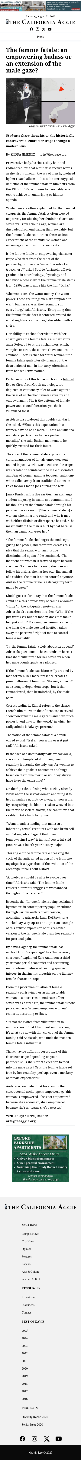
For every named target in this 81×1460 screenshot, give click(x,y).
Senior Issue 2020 (32, 1424)
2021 (25, 1361)
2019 (25, 1376)
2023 (25, 1346)
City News (28, 1241)
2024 (25, 1338)
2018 (25, 1383)
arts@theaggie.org (53, 154)
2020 (25, 1368)
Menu (40, 37)
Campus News (30, 1234)
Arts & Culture (30, 1271)
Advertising (28, 1297)
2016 (25, 1399)
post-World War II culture (39, 465)
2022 (25, 1353)
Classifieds (28, 1305)
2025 (25, 1330)
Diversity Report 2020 (35, 1417)
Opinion (26, 1249)
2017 (25, 1391)
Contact (26, 1312)
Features (27, 1256)
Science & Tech (31, 1279)
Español (26, 1264)
